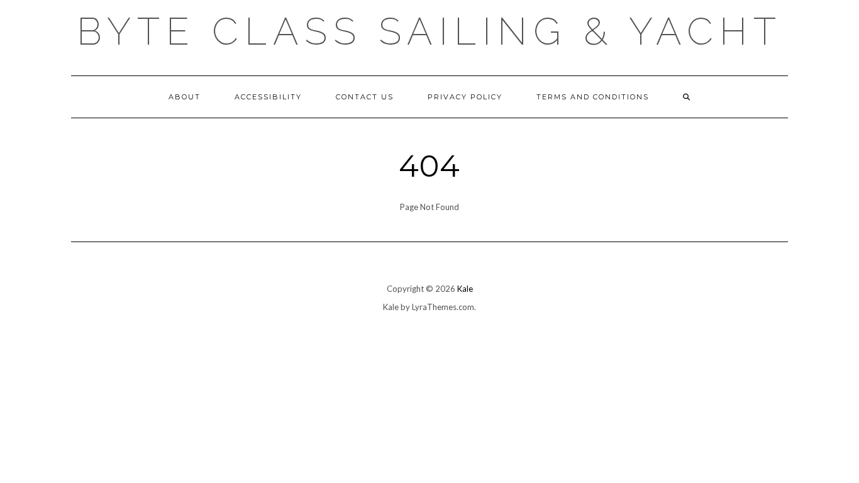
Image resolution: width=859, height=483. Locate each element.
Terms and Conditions (592, 96)
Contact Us (365, 96)
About (185, 96)
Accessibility (268, 96)
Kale (465, 289)
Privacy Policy (465, 96)
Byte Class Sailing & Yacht (429, 31)
